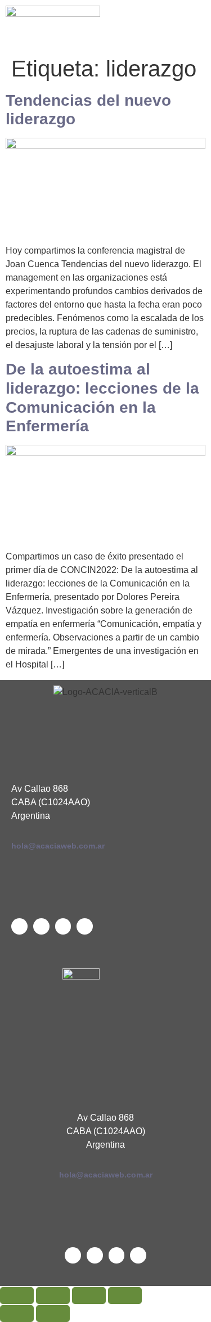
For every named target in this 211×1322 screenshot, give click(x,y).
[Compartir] (89, 1295)
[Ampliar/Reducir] (17, 1295)
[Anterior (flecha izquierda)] (17, 1313)
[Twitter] (19, 926)
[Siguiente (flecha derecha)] (53, 1313)
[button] (158, 25)
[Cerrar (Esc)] (125, 1295)
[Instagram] (85, 926)
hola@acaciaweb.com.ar (58, 845)
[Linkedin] (41, 926)
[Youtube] (63, 926)
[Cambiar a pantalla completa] (53, 1295)
